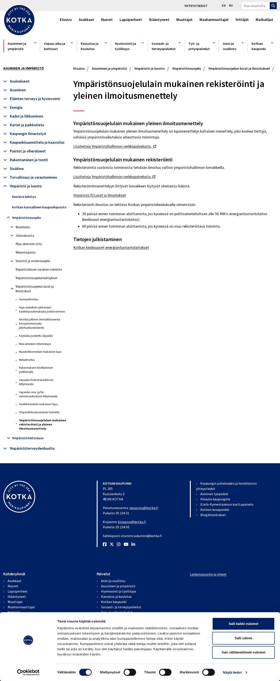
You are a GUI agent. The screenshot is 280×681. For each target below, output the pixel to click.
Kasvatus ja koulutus (94, 46)
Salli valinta (243, 638)
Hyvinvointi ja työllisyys (128, 46)
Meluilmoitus (27, 360)
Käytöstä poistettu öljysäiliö (36, 336)
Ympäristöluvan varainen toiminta (39, 269)
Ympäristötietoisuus (28, 438)
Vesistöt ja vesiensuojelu (33, 261)
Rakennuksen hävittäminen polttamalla (36, 370)
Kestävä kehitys (24, 196)
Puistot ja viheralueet (28, 151)
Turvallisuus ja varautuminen (33, 177)
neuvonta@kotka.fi (143, 508)
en (224, 5)
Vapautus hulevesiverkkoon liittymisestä (36, 382)
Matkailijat (264, 19)
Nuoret (107, 19)
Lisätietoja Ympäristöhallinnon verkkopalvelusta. (114, 146)
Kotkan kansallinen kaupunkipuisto (39, 207)
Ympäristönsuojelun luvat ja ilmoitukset (35, 288)
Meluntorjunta (25, 252)
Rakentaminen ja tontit (29, 159)
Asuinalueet (20, 81)
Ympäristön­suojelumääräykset (37, 278)
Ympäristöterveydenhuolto (32, 448)
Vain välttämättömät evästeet (243, 652)
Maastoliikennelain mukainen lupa (40, 352)
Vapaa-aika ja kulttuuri (57, 46)
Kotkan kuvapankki (214, 509)
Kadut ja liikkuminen (26, 116)
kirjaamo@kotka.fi (132, 522)
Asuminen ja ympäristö (21, 46)
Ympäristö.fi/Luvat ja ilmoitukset (99, 195)
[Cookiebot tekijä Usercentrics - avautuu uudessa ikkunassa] (28, 672)
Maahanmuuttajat (214, 19)
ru (231, 5)
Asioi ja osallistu (233, 46)
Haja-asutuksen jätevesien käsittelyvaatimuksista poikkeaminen (42, 309)
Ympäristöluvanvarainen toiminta (39, 412)
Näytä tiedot (232, 672)
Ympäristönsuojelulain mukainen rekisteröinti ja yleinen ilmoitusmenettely (42, 424)
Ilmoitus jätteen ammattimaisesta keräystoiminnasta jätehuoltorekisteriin (39, 324)
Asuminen (18, 90)
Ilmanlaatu (23, 227)
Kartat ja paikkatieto (27, 125)
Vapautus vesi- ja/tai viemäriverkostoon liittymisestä (38, 394)
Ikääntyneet (159, 19)
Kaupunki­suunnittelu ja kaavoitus (37, 142)
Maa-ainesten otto (29, 244)
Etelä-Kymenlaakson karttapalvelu (226, 504)
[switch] (130, 672)
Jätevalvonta (25, 235)
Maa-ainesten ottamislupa (35, 344)
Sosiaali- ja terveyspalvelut (165, 46)
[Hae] (273, 5)
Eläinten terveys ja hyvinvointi (35, 98)
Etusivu (66, 19)
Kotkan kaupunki (262, 46)
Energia (16, 107)
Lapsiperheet (131, 19)
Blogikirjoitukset (213, 515)
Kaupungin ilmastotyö (28, 133)
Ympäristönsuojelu (26, 217)
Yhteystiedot (196, 5)
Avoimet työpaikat (214, 494)
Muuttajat (184, 19)
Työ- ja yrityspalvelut (201, 46)
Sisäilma (17, 168)
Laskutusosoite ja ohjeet (208, 574)
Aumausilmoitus (28, 299)
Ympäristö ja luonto (26, 186)
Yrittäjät (242, 19)
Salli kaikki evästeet (243, 624)
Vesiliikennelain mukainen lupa (38, 404)
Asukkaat (86, 19)
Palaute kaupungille (215, 499)
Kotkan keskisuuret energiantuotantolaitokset (111, 247)
